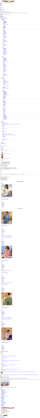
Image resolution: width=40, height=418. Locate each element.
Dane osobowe (2, 393)
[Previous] (0, 6)
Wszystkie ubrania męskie (5, 24)
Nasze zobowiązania (3, 397)
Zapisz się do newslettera (3, 402)
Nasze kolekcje (2, 398)
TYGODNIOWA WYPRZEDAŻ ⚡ (4, 18)
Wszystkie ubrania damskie (5, 61)
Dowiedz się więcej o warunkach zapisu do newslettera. (5, 14)
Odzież (2, 149)
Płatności (2, 400)
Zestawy (2, 121)
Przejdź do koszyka (2, 146)
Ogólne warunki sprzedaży (2, 417)
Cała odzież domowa (5, 41)
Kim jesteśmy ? (2, 396)
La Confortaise (2, 405)
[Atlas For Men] (8, 2)
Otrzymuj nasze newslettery (3, 143)
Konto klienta (2, 390)
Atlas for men (2, 148)
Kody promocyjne (2, 394)
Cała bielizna (4, 45)
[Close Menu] (2, 56)
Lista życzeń (2, 142)
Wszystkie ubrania (5, 117)
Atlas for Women (2, 404)
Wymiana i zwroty (2, 401)
